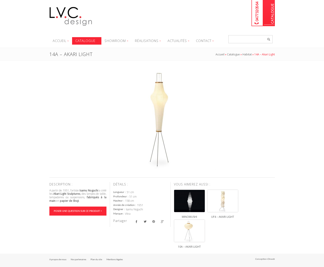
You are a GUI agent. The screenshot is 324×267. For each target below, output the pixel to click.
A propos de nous (57, 259)
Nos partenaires (78, 259)
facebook (136, 221)
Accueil (59, 40)
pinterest (153, 221)
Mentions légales (114, 259)
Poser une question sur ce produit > (78, 211)
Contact (203, 40)
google (162, 221)
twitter (145, 221)
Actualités (177, 40)
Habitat (247, 54)
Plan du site (96, 259)
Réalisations (146, 40)
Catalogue (269, 13)
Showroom (115, 40)
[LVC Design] (70, 26)
